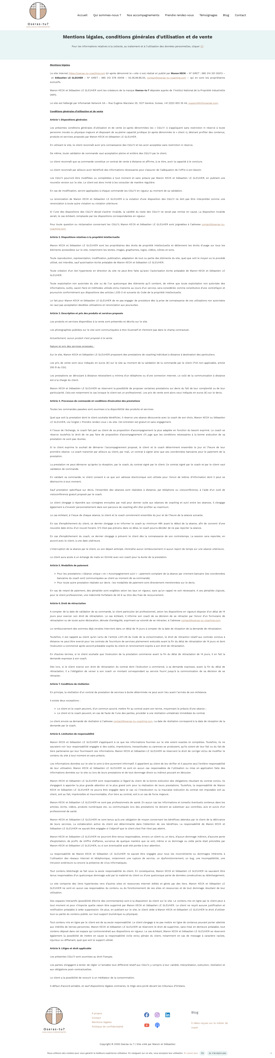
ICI (202, 46)
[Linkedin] (167, 1015)
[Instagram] (157, 1015)
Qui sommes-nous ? (107, 15)
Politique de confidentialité (107, 1026)
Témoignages (208, 15)
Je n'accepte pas (217, 1053)
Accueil (82, 15)
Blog (226, 15)
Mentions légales (102, 1022)
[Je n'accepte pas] (271, 1053)
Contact (240, 15)
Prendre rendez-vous (179, 15)
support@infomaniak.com (203, 103)
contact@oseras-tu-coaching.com (166, 77)
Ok (202, 1053)
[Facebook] (146, 1015)
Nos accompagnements (143, 15)
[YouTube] (147, 1025)
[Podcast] (157, 1025)
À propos (97, 1013)
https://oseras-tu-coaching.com (87, 73)
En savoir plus (191, 1053)
